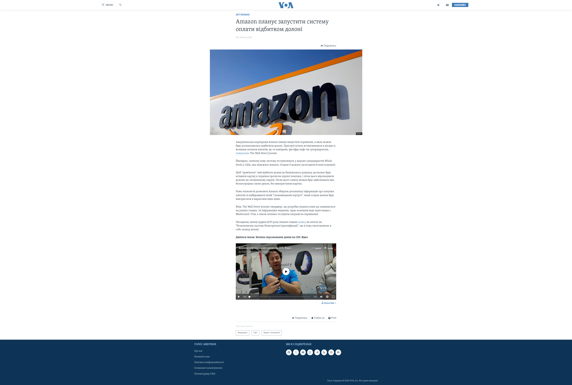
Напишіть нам (202, 357)
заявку (302, 222)
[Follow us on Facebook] (289, 352)
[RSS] (324, 352)
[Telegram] (438, 5)
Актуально (243, 15)
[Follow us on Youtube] (303, 352)
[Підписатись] (338, 352)
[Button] (328, 46)
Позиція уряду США (204, 374)
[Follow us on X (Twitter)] (296, 352)
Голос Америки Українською (256, 252)
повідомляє (242, 153)
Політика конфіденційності (209, 362)
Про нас (198, 351)
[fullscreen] (333, 297)
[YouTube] (447, 5)
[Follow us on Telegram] (317, 352)
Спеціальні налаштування (208, 368)
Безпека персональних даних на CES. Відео (265, 248)
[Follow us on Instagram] (310, 352)
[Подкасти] (331, 352)
